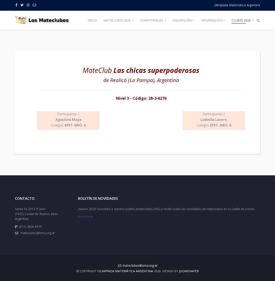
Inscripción (182, 20)
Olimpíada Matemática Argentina (237, 5)
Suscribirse (85, 216)
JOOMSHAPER (189, 271)
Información (211, 20)
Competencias (151, 20)
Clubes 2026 (241, 20)
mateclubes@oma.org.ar (140, 265)
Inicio (92, 20)
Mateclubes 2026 (117, 20)
